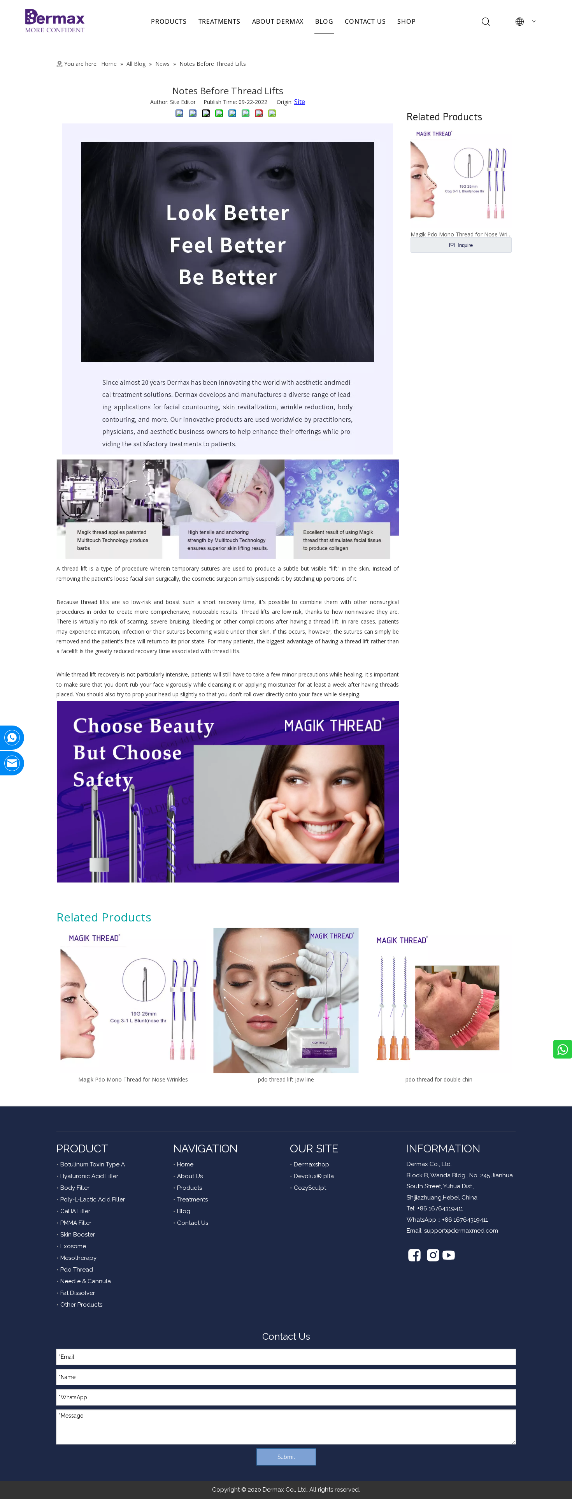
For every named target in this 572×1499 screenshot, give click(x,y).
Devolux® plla (314, 1176)
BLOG (324, 21)
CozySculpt (310, 1187)
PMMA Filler (75, 1222)
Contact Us (192, 1222)
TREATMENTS (219, 21)
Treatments (192, 1199)
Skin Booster (77, 1234)
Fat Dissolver (77, 1292)
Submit (286, 1457)
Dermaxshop (311, 1164)
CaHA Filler (75, 1211)
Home (185, 1164)
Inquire (464, 245)
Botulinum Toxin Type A (92, 1164)
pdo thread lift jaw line (286, 1079)
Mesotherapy (78, 1257)
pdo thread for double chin (438, 1079)
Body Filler (74, 1187)
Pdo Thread (76, 1269)
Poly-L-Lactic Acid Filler (92, 1199)
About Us (190, 1176)
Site (299, 101)
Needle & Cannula (85, 1281)
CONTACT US (365, 21)
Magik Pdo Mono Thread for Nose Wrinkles (133, 1079)
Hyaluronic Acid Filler (89, 1176)
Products (189, 1187)
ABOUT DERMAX (278, 21)
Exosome (73, 1246)
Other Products (81, 1304)
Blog (183, 1211)
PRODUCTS (168, 21)
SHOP (406, 21)
